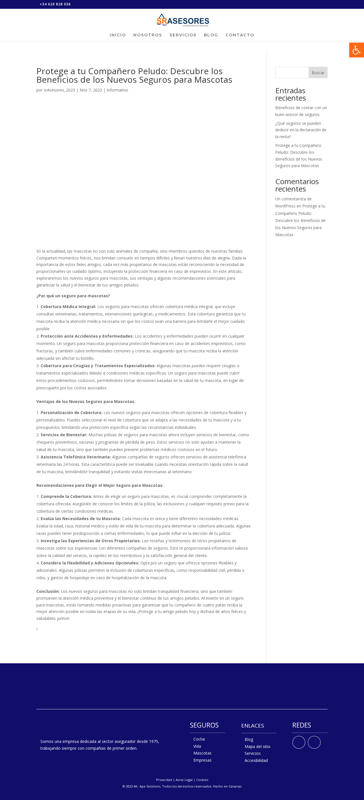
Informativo (117, 90)
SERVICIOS (183, 35)
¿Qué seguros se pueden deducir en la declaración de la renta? (300, 130)
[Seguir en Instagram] (314, 742)
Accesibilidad (256, 760)
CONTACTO (240, 35)
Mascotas (202, 753)
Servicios (253, 753)
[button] (356, 50)
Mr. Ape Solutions (147, 786)
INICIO (118, 35)
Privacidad (164, 780)
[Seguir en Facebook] (298, 742)
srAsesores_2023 (59, 90)
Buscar (318, 72)
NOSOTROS (147, 35)
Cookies (202, 780)
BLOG (211, 35)
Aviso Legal (184, 780)
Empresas (202, 760)
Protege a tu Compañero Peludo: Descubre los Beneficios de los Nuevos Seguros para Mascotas (300, 220)
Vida (197, 746)
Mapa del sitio (257, 746)
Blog (249, 739)
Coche (199, 739)
